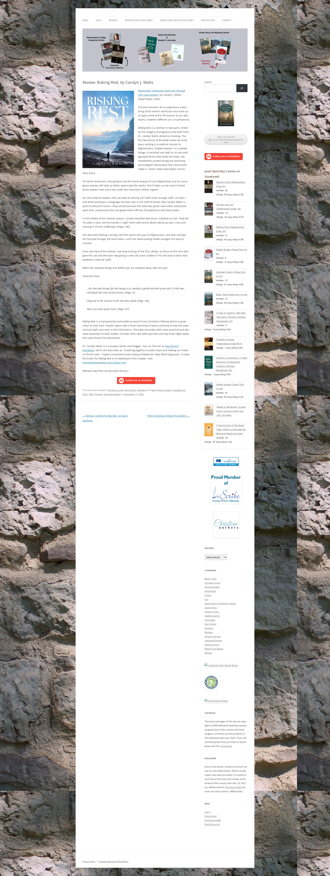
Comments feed (213, 820)
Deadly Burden (212, 587)
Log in (208, 812)
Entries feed (211, 816)
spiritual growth (112, 394)
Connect (227, 20)
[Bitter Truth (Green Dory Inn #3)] (210, 299)
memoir (99, 394)
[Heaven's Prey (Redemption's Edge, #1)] (210, 187)
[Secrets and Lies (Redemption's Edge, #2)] (210, 210)
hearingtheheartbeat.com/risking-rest (104, 362)
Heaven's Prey (212, 611)
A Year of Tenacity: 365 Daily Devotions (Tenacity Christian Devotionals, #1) (231, 317)
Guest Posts (211, 607)
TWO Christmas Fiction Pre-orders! (168, 415)
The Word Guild (233, 787)
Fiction (208, 595)
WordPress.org (212, 824)
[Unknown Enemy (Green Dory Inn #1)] (210, 277)
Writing (208, 652)
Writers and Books (214, 648)
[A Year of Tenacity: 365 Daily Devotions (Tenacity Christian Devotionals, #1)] (211, 318)
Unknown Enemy (213, 640)
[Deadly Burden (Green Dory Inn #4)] (210, 254)
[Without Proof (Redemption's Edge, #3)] (210, 232)
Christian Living (115, 390)
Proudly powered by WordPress (113, 861)
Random (209, 628)
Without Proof (212, 644)
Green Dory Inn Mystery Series (177, 20)
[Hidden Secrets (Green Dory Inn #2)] (210, 389)
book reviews (165, 390)
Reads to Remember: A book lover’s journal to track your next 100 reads (231, 411)
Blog (98, 20)
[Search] (242, 88)
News (85, 20)
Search (208, 82)
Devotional (210, 591)
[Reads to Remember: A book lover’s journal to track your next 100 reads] (211, 411)
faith (91, 394)
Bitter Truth (210, 578)
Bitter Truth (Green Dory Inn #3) (231, 294)
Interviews (210, 619)
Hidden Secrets (212, 615)
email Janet (226, 746)
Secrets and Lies (213, 636)
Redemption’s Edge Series (139, 20)
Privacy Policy (88, 861)
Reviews (113, 20)
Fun (206, 599)
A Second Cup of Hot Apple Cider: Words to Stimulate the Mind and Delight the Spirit (231, 429)
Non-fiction (207, 20)
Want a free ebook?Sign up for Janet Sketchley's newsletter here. (226, 139)
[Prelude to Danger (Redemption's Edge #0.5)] (210, 344)
